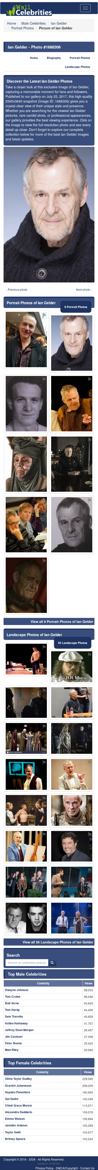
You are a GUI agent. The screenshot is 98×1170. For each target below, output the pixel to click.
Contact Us (87, 1168)
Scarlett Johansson (18, 1085)
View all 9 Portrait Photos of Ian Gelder (62, 621)
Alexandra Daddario (18, 1112)
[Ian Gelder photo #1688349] (26, 738)
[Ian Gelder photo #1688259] (71, 810)
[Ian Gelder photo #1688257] (71, 403)
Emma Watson (15, 1118)
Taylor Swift (13, 1132)
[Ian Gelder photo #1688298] (71, 846)
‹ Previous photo (16, 289)
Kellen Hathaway (16, 1023)
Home (34, 58)
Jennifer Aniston (16, 1125)
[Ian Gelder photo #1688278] (71, 524)
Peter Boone (13, 1043)
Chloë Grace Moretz (18, 1105)
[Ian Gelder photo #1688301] (71, 918)
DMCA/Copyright (67, 1168)
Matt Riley (12, 1050)
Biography (54, 58)
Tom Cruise (12, 996)
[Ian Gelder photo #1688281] (71, 464)
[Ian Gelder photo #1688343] (26, 882)
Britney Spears (15, 1139)
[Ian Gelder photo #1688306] (71, 343)
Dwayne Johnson (16, 990)
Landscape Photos (77, 67)
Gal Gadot (11, 1099)
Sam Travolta (14, 1016)
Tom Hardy (12, 1010)
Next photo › (84, 289)
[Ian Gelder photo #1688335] (71, 667)
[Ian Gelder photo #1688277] (26, 918)
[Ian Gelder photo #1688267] (26, 585)
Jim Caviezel (13, 1036)
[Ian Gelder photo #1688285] (26, 774)
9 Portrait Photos (75, 307)
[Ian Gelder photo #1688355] (26, 339)
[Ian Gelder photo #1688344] (71, 882)
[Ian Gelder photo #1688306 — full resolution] (49, 214)
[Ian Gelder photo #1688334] (26, 524)
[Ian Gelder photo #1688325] (71, 703)
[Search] (52, 962)
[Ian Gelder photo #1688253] (26, 846)
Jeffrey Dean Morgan (19, 1030)
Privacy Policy (44, 1168)
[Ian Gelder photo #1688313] (26, 659)
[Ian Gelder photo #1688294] (71, 738)
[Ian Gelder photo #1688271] (26, 403)
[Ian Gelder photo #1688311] (71, 774)
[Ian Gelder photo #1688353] (26, 464)
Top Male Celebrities (27, 974)
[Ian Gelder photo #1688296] (26, 703)
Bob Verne (12, 1003)
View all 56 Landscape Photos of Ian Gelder (58, 942)
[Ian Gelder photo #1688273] (26, 810)
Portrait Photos (80, 58)
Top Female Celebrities (29, 1063)
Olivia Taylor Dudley (18, 1078)
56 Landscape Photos (72, 643)
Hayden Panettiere (17, 1092)
